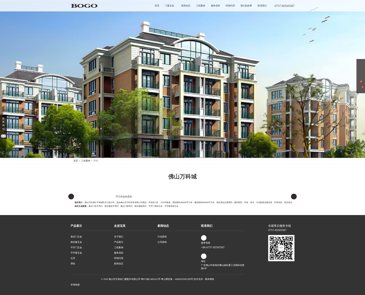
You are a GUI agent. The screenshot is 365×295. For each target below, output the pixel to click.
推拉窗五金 (76, 242)
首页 (157, 5)
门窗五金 (169, 5)
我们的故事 (246, 5)
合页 (73, 258)
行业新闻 (162, 236)
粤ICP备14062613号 (151, 279)
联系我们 (262, 5)
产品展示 (118, 242)
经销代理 (230, 5)
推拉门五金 (76, 236)
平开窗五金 (76, 253)
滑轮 (73, 263)
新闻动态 (185, 5)
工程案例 (200, 5)
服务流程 (215, 5)
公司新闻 (162, 242)
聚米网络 (209, 279)
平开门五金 (76, 247)
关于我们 (118, 236)
